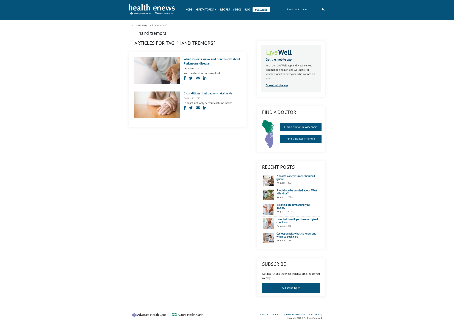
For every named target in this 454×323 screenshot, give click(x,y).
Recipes (225, 9)
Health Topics (205, 9)
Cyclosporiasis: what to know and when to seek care (296, 235)
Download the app (277, 85)
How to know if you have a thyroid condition (297, 221)
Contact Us (277, 314)
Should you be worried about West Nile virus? (296, 192)
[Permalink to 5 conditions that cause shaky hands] (157, 104)
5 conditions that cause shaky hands (208, 93)
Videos (237, 9)
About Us (264, 314)
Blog (247, 9)
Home (189, 9)
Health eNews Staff (295, 314)
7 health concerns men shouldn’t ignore (295, 177)
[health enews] (152, 10)
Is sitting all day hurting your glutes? (293, 206)
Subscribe (261, 9)
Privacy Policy (315, 314)
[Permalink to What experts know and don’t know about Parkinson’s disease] (157, 70)
